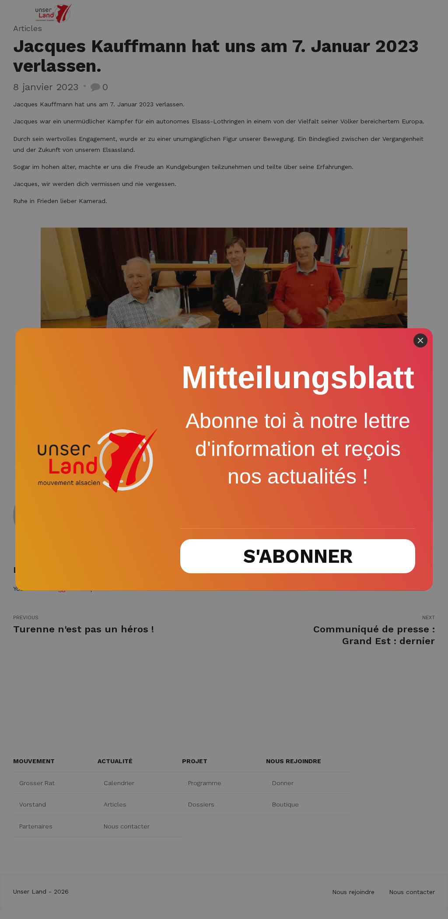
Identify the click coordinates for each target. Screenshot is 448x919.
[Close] (420, 340)
